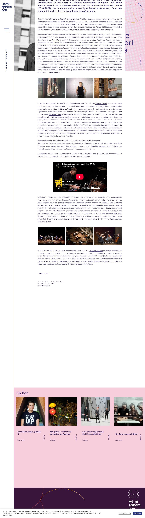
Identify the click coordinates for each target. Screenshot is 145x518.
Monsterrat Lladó (96, 250)
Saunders (113, 154)
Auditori (84, 19)
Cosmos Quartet (101, 256)
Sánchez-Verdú (101, 103)
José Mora (56, 40)
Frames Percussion (93, 203)
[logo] (7, 6)
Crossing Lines (55, 114)
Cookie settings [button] (125, 513)
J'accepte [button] (137, 513)
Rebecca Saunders (45, 141)
